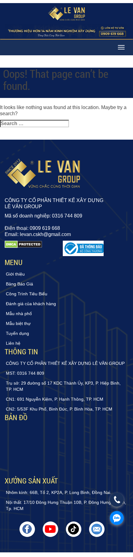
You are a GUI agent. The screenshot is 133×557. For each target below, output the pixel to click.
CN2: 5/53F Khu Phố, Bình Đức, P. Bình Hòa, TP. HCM (59, 409)
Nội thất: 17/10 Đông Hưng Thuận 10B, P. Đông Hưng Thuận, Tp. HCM (66, 505)
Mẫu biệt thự (18, 323)
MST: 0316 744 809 (25, 373)
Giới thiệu (15, 274)
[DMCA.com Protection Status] (23, 248)
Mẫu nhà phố (19, 313)
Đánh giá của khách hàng (31, 303)
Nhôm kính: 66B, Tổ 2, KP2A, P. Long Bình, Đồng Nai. (58, 492)
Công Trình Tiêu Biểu (26, 293)
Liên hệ (13, 343)
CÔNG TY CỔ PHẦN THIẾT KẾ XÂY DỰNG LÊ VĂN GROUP (65, 363)
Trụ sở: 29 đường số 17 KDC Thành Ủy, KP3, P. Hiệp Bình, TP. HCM (63, 386)
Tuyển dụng (17, 333)
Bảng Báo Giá (19, 283)
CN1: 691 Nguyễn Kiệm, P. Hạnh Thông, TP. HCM (54, 399)
